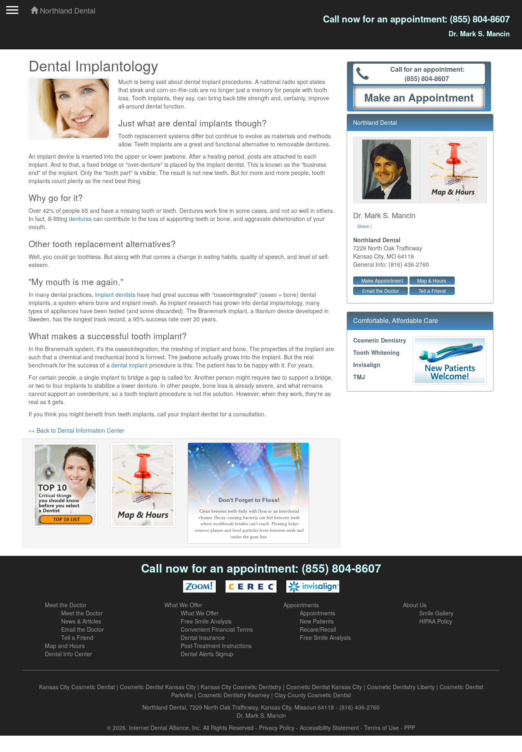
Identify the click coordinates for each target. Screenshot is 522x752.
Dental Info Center (68, 654)
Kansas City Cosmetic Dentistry (241, 687)
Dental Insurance (203, 637)
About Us (415, 605)
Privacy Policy (276, 727)
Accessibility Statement (329, 727)
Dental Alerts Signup (207, 654)
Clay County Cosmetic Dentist (312, 695)
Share (363, 226)
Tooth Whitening (376, 352)
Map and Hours (65, 645)
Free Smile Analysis (206, 621)
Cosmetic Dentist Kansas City (158, 687)
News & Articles (81, 621)
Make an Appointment (419, 97)
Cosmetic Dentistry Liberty (401, 687)
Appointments (301, 605)
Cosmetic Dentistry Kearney (234, 695)
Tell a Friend (432, 290)
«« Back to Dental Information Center (76, 430)
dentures (80, 219)
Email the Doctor (380, 290)
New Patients (317, 621)
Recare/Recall (318, 629)
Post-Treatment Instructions (216, 645)
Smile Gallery (436, 613)
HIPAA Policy (435, 621)
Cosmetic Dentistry (379, 340)
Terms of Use (381, 727)
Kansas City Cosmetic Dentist (77, 687)
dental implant (129, 365)
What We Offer (183, 605)
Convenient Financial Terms (217, 629)
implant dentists (115, 294)
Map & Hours (431, 280)
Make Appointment (382, 280)
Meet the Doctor (65, 605)
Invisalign (366, 365)
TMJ (359, 377)
